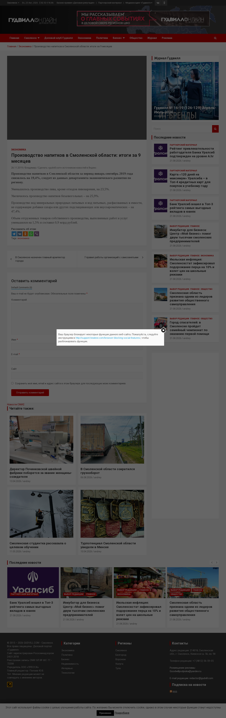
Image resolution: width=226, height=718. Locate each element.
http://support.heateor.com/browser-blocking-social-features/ (108, 337)
